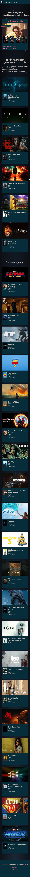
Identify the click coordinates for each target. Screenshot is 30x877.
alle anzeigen (19, 62)
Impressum (15, 869)
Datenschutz (15, 867)
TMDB (26, 864)
